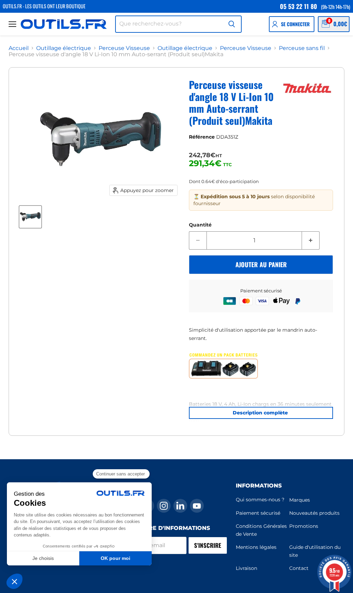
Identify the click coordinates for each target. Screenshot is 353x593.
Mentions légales (256, 547)
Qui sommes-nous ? (260, 499)
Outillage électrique (63, 48)
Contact (299, 568)
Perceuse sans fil (302, 48)
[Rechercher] (231, 24)
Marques (299, 500)
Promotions (303, 526)
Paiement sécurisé (258, 513)
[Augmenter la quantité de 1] (311, 240)
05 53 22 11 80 (298, 6)
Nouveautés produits (314, 513)
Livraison (246, 568)
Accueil (19, 48)
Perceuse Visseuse (124, 48)
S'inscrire (207, 545)
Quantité (200, 225)
